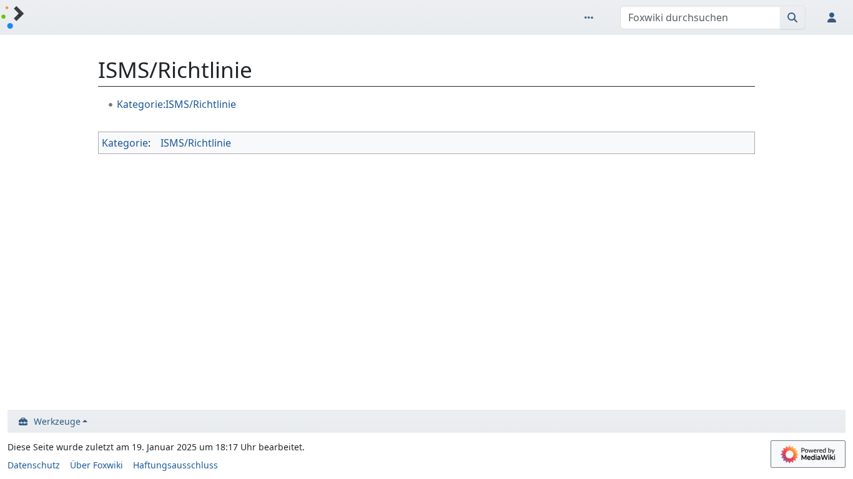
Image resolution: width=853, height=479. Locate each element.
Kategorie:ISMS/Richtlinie (176, 104)
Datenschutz (33, 465)
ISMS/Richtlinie (195, 143)
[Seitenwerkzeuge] (591, 17)
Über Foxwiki (96, 465)
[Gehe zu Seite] (793, 17)
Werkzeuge (57, 421)
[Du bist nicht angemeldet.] (834, 17)
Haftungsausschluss (175, 465)
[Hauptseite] (12, 18)
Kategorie (125, 143)
